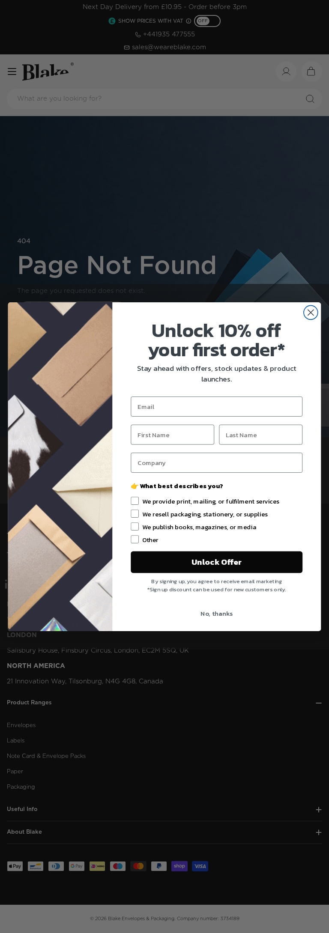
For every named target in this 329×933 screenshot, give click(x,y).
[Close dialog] (311, 312)
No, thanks (216, 613)
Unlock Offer (216, 562)
